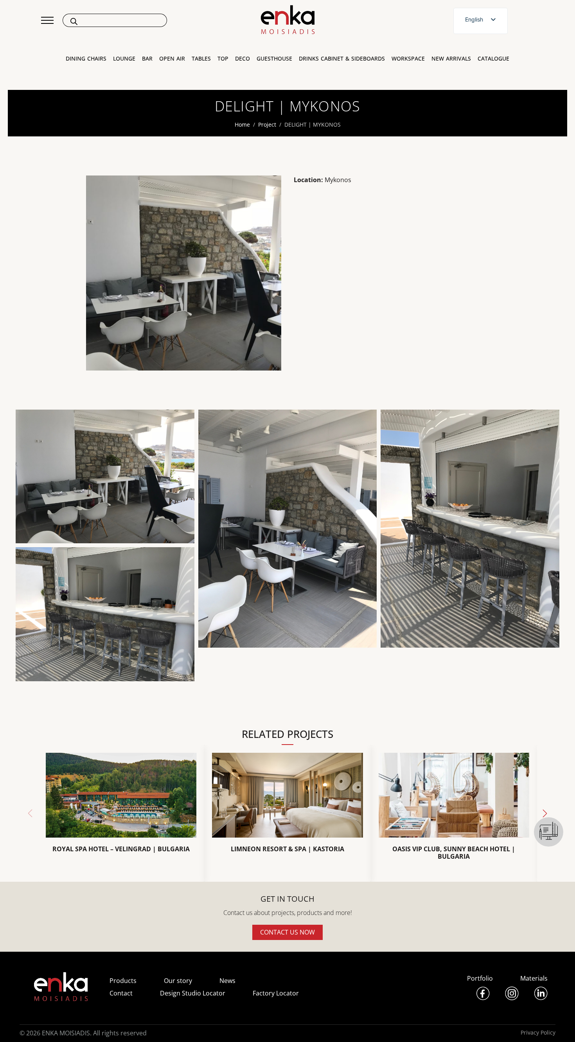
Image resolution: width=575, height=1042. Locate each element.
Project (267, 124)
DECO (242, 58)
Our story (178, 980)
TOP (222, 58)
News (227, 980)
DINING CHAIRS (86, 58)
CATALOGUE (493, 58)
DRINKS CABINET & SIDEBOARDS (342, 58)
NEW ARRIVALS (451, 58)
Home (242, 124)
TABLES (201, 58)
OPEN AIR (172, 58)
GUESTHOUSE (274, 58)
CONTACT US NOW (287, 932)
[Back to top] (558, 1025)
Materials (534, 978)
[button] (545, 813)
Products (123, 980)
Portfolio (480, 978)
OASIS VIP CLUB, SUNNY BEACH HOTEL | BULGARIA (453, 852)
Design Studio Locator (192, 993)
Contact (121, 993)
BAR (147, 58)
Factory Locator (276, 993)
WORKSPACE (408, 58)
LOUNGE (124, 58)
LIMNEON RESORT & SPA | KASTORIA (287, 849)
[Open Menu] (47, 20)
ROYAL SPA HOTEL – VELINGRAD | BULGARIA (121, 849)
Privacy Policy (538, 1032)
